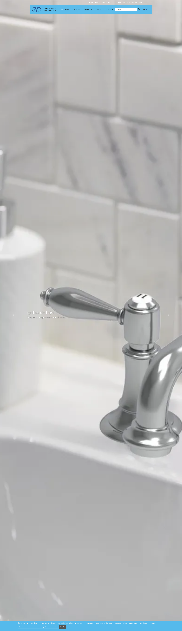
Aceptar (62, 627)
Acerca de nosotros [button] (72, 9)
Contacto (109, 9)
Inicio (61, 9)
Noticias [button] (99, 9)
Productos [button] (88, 9)
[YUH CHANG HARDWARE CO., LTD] (44, 9)
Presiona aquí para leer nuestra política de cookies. (38, 627)
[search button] (134, 10)
